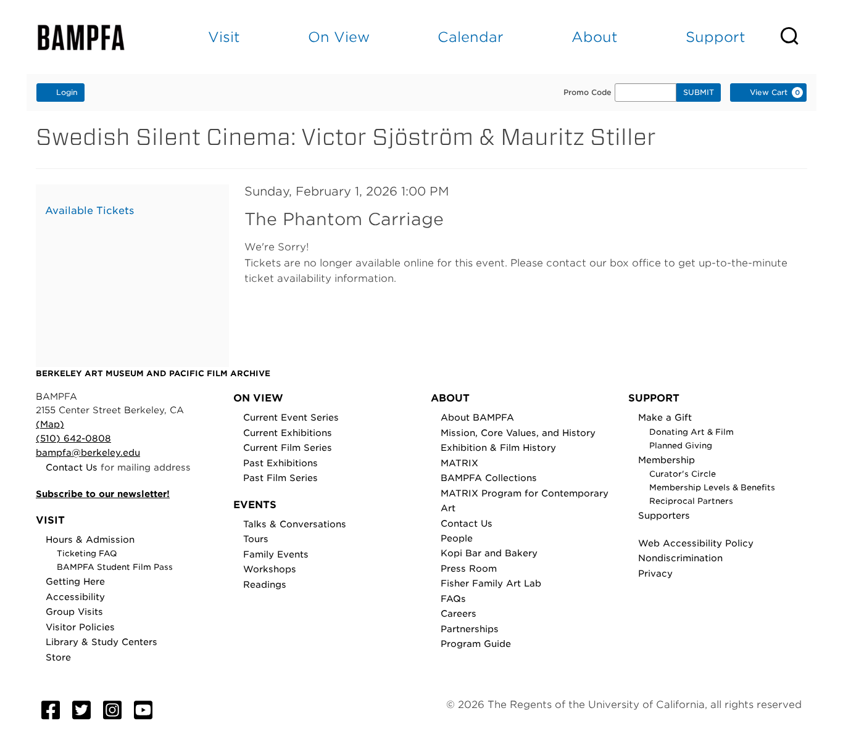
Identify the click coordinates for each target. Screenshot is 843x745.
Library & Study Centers (101, 641)
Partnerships (470, 629)
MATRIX (459, 463)
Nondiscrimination (680, 558)
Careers (458, 613)
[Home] (91, 37)
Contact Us (72, 467)
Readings (264, 584)
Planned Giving (680, 445)
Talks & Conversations (294, 524)
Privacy (655, 573)
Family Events (276, 554)
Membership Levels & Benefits (712, 487)
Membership (666, 460)
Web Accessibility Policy (696, 543)
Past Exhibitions (280, 463)
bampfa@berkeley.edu (88, 452)
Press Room (469, 568)
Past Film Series (280, 477)
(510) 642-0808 (73, 438)
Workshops (269, 569)
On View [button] (339, 36)
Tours (255, 538)
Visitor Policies (80, 627)
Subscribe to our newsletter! (103, 493)
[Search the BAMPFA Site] (797, 37)
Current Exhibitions (287, 432)
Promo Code (587, 92)
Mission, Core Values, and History (518, 432)
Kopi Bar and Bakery (489, 553)
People (457, 538)
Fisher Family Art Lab (491, 583)
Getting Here (75, 581)
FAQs (453, 598)
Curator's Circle (682, 474)
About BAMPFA (477, 417)
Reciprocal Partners (691, 501)
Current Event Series (291, 417)
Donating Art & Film (691, 432)
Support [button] (715, 36)
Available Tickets (89, 210)
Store (58, 657)
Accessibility (75, 596)
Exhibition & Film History (498, 447)
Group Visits (74, 611)
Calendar (471, 36)
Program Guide (476, 643)
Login (67, 92)
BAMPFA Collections (489, 477)
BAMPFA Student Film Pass (115, 567)
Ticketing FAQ (87, 553)
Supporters (664, 515)
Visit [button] (224, 36)
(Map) (50, 424)
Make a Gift (665, 417)
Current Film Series (287, 447)
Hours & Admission (90, 539)
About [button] (594, 36)
